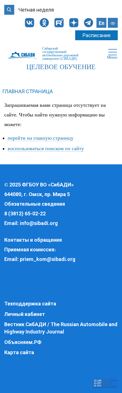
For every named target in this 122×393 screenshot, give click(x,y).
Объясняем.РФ (22, 342)
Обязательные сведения (34, 204)
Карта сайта (19, 352)
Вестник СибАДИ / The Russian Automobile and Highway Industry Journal (60, 328)
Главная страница (27, 91)
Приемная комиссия (29, 249)
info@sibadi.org (39, 223)
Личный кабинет (24, 314)
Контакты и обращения (33, 240)
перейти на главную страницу (40, 138)
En (101, 23)
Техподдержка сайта (30, 304)
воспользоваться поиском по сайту (46, 148)
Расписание (97, 35)
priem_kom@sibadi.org (47, 259)
